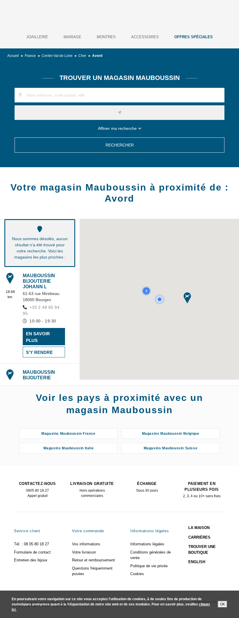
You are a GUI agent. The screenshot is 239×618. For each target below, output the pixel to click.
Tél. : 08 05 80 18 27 (31, 544)
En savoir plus (38, 337)
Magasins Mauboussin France (68, 434)
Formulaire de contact (32, 552)
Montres (106, 37)
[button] (187, 298)
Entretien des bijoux (31, 560)
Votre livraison (84, 552)
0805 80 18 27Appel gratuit (37, 489)
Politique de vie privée (149, 566)
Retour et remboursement (93, 560)
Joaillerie (37, 37)
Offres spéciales (193, 37)
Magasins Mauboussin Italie (68, 448)
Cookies (137, 574)
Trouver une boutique (202, 549)
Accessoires (145, 37)
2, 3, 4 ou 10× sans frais (202, 489)
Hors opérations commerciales (92, 489)
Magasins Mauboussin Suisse (171, 448)
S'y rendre (39, 352)
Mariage (72, 37)
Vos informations (86, 544)
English (196, 562)
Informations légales (147, 544)
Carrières (199, 537)
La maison (199, 528)
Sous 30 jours (147, 487)
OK (222, 604)
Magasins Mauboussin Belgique (170, 434)
